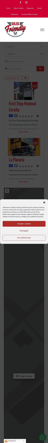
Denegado (24, 231)
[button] (44, 202)
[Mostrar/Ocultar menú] (42, 30)
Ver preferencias (24, 238)
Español (12, 441)
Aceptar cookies (24, 224)
